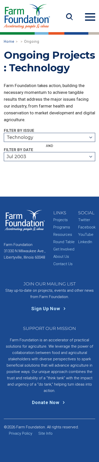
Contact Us (63, 264)
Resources (62, 234)
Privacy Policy (20, 433)
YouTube (85, 234)
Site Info (45, 433)
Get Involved (63, 249)
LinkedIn (85, 242)
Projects (60, 220)
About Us (61, 256)
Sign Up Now (46, 308)
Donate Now (46, 402)
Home (9, 41)
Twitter (84, 220)
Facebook (86, 227)
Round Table (64, 242)
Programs (61, 227)
